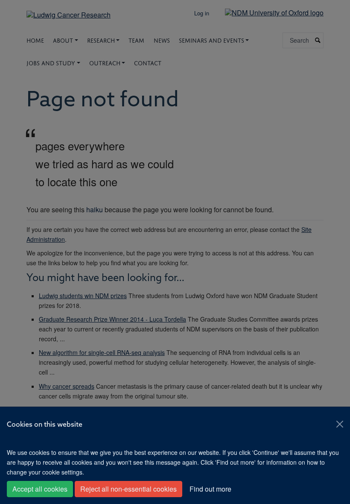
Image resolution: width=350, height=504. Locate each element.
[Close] (340, 424)
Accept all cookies (39, 489)
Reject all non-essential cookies (128, 489)
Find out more (210, 489)
